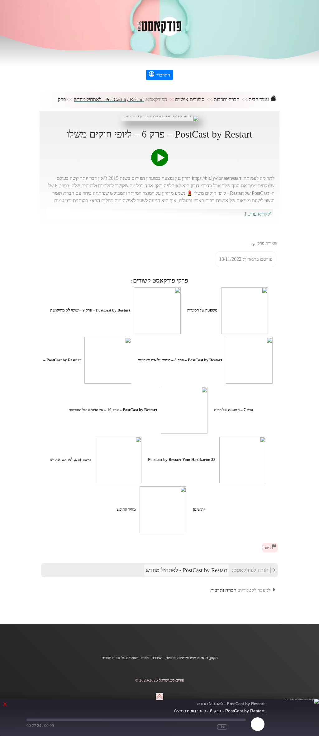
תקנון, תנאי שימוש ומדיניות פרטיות (191, 658)
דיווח (268, 548)
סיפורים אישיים (189, 99)
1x (222, 727)
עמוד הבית (259, 99)
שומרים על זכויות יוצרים (120, 658)
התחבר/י (162, 75)
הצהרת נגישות (151, 658)
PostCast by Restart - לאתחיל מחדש (109, 99)
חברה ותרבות (226, 99)
